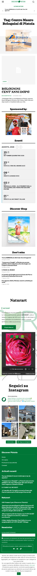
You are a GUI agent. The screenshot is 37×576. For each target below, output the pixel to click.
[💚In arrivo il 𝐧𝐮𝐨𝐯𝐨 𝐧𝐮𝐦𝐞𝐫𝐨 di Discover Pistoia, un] (10, 413)
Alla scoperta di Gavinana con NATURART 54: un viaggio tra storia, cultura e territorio (18, 515)
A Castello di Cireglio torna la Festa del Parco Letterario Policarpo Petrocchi (17, 275)
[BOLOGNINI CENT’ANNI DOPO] (18, 70)
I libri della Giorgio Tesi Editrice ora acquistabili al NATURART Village (16, 521)
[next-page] (34, 11)
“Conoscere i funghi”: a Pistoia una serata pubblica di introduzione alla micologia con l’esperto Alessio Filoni (16, 263)
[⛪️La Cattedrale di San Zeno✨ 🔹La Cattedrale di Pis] (27, 413)
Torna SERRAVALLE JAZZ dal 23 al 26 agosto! (16, 10)
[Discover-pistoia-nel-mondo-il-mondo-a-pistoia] (18, 2)
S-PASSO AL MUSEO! (8, 270)
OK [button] (19, 573)
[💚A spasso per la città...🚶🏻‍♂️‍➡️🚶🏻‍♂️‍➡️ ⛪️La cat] (10, 431)
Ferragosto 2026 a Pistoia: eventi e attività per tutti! (17, 281)
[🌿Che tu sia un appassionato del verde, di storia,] (27, 431)
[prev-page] (3, 11)
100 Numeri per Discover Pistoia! (15, 502)
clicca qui (32, 565)
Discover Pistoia (6, 96)
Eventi (5, 81)
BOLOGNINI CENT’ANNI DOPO (15, 90)
